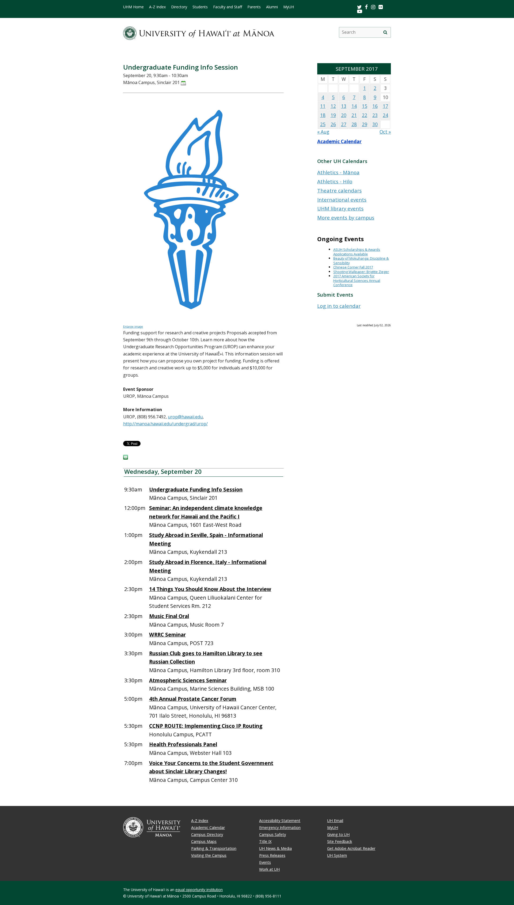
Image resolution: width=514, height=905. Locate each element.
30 (375, 124)
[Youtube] (359, 11)
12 (333, 106)
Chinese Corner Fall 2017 (353, 267)
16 (375, 106)
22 (364, 115)
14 (354, 106)
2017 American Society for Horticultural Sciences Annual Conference (356, 280)
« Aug (323, 132)
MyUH (288, 7)
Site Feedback (339, 841)
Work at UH (269, 869)
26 (333, 124)
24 (385, 115)
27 (343, 124)
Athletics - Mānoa (338, 172)
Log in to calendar (339, 305)
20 (343, 115)
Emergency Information (280, 827)
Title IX (265, 841)
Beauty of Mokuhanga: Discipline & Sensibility (361, 260)
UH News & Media (275, 848)
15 (364, 106)
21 (354, 115)
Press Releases (272, 855)
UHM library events (340, 208)
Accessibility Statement (279, 820)
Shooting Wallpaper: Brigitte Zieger (361, 271)
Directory (179, 7)
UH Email (335, 820)
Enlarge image (133, 326)
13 (343, 106)
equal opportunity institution (199, 889)
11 (323, 106)
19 (333, 115)
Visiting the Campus (208, 855)
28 (354, 124)
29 (364, 124)
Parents (254, 7)
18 (323, 115)
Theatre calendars (339, 190)
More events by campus (345, 217)
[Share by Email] (125, 458)
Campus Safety (272, 834)
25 (323, 124)
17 (385, 106)
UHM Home (133, 7)
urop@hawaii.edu (185, 417)
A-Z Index (157, 7)
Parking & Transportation (213, 848)
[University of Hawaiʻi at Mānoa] (198, 32)
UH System (337, 855)
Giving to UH (338, 834)
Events (265, 862)
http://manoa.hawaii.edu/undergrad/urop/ (165, 424)
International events (341, 199)
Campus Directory (207, 834)
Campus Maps (204, 841)
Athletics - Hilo (334, 181)
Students (200, 7)
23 (375, 115)
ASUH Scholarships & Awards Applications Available (356, 251)
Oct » (385, 132)
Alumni (272, 7)
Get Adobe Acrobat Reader (351, 848)
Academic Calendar (339, 141)
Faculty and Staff (227, 7)
